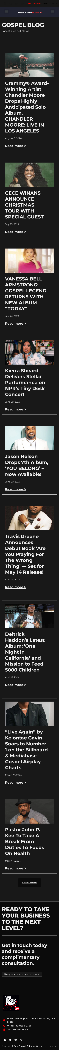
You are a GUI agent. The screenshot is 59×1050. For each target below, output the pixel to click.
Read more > (15, 146)
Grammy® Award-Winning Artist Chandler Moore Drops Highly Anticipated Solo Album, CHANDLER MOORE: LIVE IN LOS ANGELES (27, 107)
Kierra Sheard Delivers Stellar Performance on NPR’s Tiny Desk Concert (25, 382)
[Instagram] (10, 3)
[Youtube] (22, 3)
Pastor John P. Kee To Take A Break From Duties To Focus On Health (24, 841)
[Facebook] (4, 3)
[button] (6, 11)
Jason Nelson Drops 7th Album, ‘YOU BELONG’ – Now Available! (26, 465)
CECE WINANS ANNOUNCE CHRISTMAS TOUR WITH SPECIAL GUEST (24, 205)
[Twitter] (16, 3)
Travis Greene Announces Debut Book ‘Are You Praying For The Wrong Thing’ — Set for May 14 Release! (25, 554)
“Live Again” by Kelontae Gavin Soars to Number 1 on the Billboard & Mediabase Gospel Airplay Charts (26, 749)
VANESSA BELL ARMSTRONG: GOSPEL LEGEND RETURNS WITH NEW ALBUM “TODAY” (25, 293)
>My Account (34, 3)
